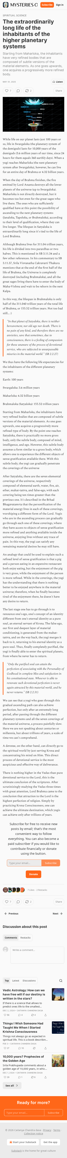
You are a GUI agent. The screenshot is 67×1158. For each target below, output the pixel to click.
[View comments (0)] (18, 90)
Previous (13, 913)
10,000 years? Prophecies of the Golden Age (23, 1058)
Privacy (47, 1130)
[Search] (60, 980)
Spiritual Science (14, 15)
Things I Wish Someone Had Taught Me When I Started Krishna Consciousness (23, 1027)
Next (55, 913)
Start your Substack (24, 1142)
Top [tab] (7, 980)
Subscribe (47, 4)
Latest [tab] (15, 980)
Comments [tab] (11, 937)
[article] (33, 1002)
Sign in (60, 4)
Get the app (50, 1142)
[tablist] (17, 937)
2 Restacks (41, 889)
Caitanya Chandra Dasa (30, 1010)
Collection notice (33, 1133)
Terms (56, 1130)
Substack (16, 1150)
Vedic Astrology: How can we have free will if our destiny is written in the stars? (24, 994)
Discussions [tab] (29, 980)
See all (9, 1085)
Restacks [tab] (25, 937)
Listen (59, 81)
